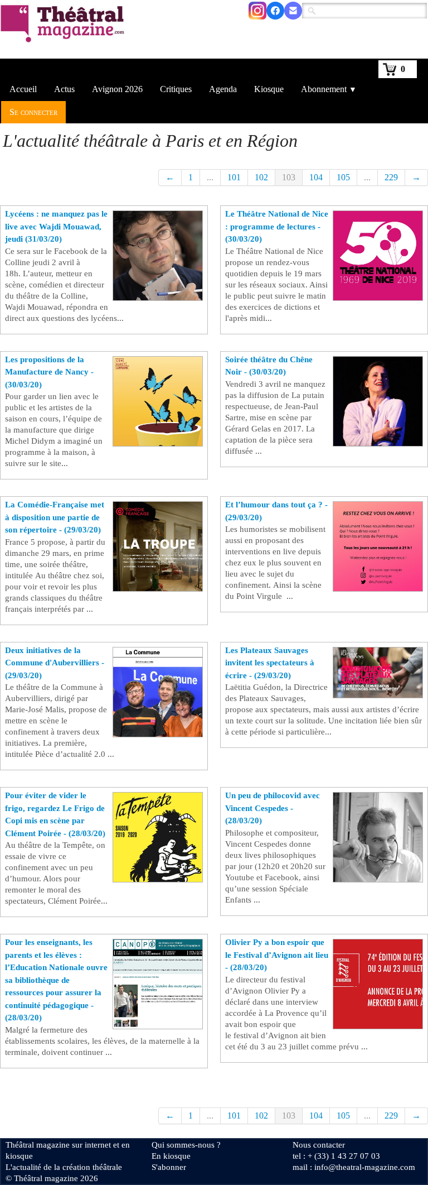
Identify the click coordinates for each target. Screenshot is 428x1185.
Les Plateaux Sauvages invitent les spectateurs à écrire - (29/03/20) (269, 663)
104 (316, 177)
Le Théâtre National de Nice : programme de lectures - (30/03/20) (276, 226)
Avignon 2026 (117, 89)
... (210, 177)
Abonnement (329, 89)
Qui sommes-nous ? (186, 1144)
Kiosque (269, 89)
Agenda (223, 89)
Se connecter (33, 112)
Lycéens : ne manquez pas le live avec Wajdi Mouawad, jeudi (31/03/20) (56, 226)
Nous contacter (319, 1144)
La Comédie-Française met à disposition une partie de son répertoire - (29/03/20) (54, 517)
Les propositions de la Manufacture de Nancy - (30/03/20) (49, 372)
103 (288, 177)
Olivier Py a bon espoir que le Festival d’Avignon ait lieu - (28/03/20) (276, 955)
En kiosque (171, 1156)
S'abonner (169, 1167)
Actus (64, 89)
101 (234, 177)
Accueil (23, 89)
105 (343, 177)
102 (261, 177)
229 (391, 177)
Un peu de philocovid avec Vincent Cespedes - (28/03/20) (272, 808)
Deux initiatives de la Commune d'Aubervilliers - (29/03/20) (54, 663)
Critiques (176, 89)
